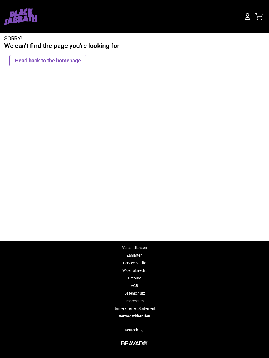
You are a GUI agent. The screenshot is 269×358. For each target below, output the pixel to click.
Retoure (134, 278)
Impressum (134, 301)
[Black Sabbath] (20, 16)
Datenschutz (134, 293)
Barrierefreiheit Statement (134, 308)
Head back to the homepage (48, 60)
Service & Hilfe (134, 263)
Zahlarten (134, 255)
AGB (134, 286)
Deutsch (131, 330)
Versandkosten (134, 248)
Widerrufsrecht (134, 270)
